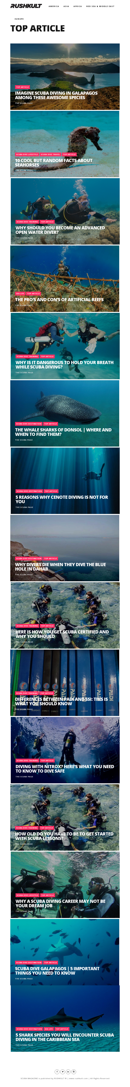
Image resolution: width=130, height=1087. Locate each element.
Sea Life (20, 293)
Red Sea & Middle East (100, 6)
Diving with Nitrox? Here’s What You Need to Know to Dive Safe (65, 768)
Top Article (22, 87)
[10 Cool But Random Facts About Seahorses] (64, 144)
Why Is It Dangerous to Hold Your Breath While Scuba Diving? (65, 364)
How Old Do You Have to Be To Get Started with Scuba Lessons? (64, 836)
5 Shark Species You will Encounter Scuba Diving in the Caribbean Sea (65, 1037)
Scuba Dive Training (27, 222)
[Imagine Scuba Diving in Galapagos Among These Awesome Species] (65, 76)
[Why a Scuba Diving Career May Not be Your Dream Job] (65, 885)
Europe (19, 19)
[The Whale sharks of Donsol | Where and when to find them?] (64, 413)
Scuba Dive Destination (28, 424)
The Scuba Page (24, 103)
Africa (78, 6)
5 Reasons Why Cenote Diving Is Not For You (62, 499)
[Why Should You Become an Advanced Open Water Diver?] (65, 211)
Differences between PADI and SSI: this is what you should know (61, 701)
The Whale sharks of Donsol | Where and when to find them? (63, 432)
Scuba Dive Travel (50, 154)
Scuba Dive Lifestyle (27, 154)
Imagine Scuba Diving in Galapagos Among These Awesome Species (56, 95)
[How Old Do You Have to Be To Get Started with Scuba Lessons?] (64, 817)
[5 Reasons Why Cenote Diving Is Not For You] (65, 481)
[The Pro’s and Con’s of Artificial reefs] (64, 279)
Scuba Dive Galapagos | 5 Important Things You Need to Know (57, 970)
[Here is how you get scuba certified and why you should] (65, 615)
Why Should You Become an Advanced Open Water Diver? (60, 230)
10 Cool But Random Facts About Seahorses (53, 162)
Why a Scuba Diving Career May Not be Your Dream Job (60, 903)
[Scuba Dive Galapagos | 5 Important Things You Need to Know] (64, 952)
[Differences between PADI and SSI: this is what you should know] (64, 683)
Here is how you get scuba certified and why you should (62, 634)
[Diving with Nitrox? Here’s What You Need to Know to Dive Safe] (65, 750)
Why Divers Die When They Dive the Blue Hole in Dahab (60, 566)
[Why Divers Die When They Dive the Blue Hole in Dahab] (64, 548)
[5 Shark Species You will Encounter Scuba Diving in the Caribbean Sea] (65, 1018)
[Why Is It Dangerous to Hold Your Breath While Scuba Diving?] (65, 346)
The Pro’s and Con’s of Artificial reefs (59, 299)
